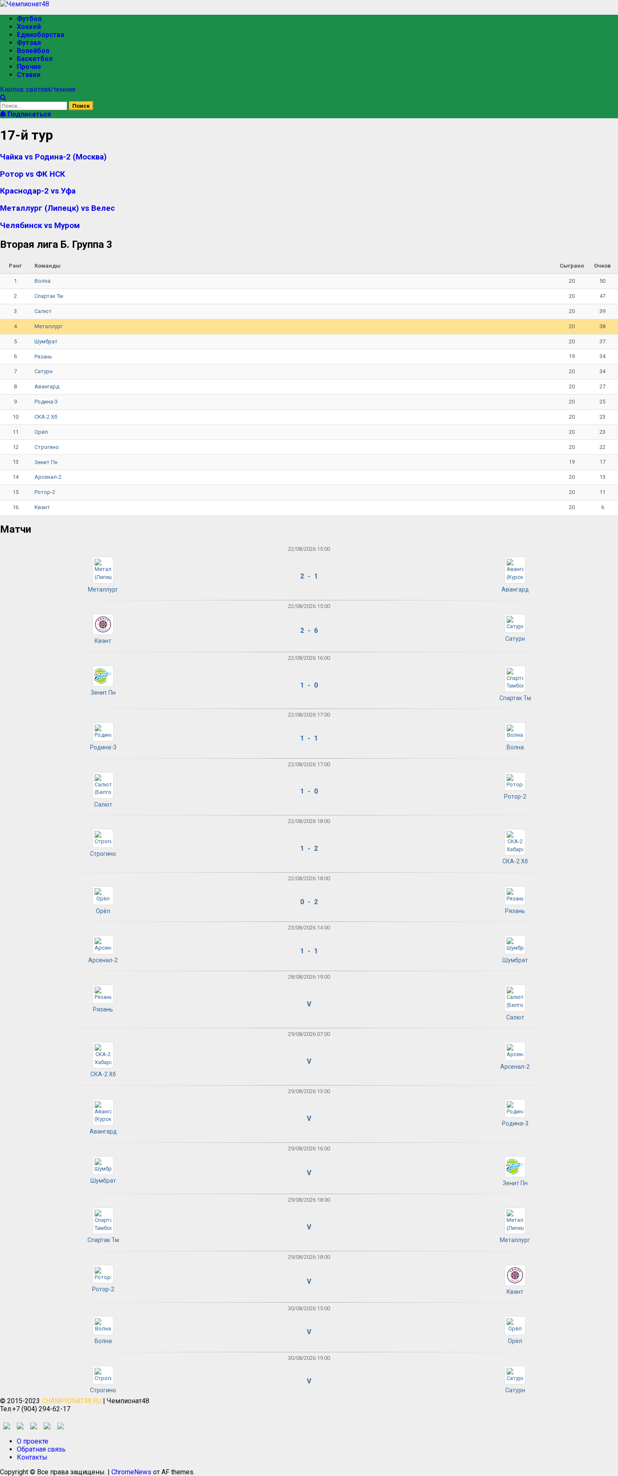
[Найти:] (34, 105)
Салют (43, 311)
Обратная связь (41, 1449)
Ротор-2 (44, 492)
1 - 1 (309, 738)
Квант (42, 507)
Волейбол (33, 51)
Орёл (41, 432)
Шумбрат (46, 341)
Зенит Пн (46, 462)
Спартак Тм (48, 296)
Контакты (32, 1457)
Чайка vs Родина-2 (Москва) (53, 157)
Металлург (48, 326)
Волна (42, 281)
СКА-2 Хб (45, 417)
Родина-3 (46, 401)
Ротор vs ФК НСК (32, 174)
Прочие (29, 67)
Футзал (29, 43)
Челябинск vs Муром (40, 225)
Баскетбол (35, 59)
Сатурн (43, 371)
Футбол (29, 19)
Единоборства (40, 35)
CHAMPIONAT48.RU (71, 1401)
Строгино (46, 447)
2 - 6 (309, 630)
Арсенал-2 (47, 477)
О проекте (32, 1441)
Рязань (43, 356)
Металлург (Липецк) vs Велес (57, 208)
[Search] (3, 97)
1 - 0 (309, 685)
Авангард (46, 386)
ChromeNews (131, 1472)
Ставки (28, 75)
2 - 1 (309, 576)
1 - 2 (309, 848)
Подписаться (28, 114)
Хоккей (29, 27)
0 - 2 (309, 902)
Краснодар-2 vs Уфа (38, 191)
